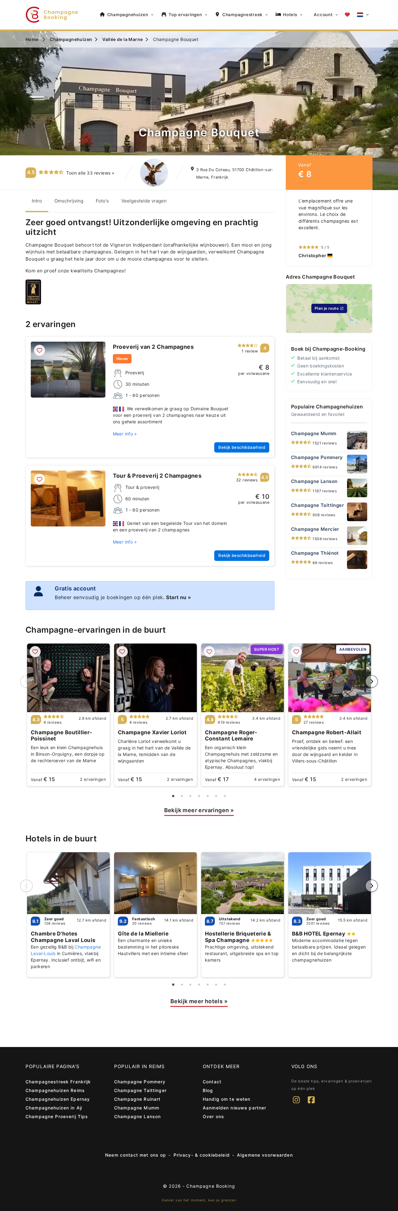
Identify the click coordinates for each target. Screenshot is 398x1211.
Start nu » (178, 597)
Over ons (213, 1116)
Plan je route (327, 308)
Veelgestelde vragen (144, 201)
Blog (208, 1090)
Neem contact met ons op (135, 1155)
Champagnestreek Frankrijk (58, 1081)
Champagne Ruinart (137, 1099)
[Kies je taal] (363, 14)
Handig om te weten (227, 1099)
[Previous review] (292, 228)
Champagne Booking (210, 1186)
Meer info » (125, 433)
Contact (212, 1081)
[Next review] (366, 228)
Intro (37, 201)
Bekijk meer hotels (199, 1001)
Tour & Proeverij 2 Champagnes (157, 475)
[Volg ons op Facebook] (311, 1104)
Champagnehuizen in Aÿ (53, 1107)
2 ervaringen (93, 779)
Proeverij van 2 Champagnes (153, 347)
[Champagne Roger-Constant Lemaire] (242, 678)
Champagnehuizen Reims (55, 1090)
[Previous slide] (26, 681)
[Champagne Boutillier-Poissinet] (68, 678)
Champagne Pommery (139, 1081)
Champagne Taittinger (140, 1090)
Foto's (102, 201)
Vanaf (43, 779)
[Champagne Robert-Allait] (329, 678)
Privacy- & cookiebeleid (202, 1155)
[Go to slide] (173, 796)
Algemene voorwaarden (265, 1155)
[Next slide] (371, 681)
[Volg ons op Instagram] (296, 1104)
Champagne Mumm (136, 1107)
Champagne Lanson (137, 1116)
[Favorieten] (347, 14)
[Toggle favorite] (39, 350)
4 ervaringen (267, 779)
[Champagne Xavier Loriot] (155, 678)
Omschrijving (68, 201)
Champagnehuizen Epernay (57, 1099)
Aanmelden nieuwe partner (234, 1107)
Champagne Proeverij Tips (56, 1116)
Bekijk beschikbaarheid (241, 447)
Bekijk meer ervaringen (199, 810)
